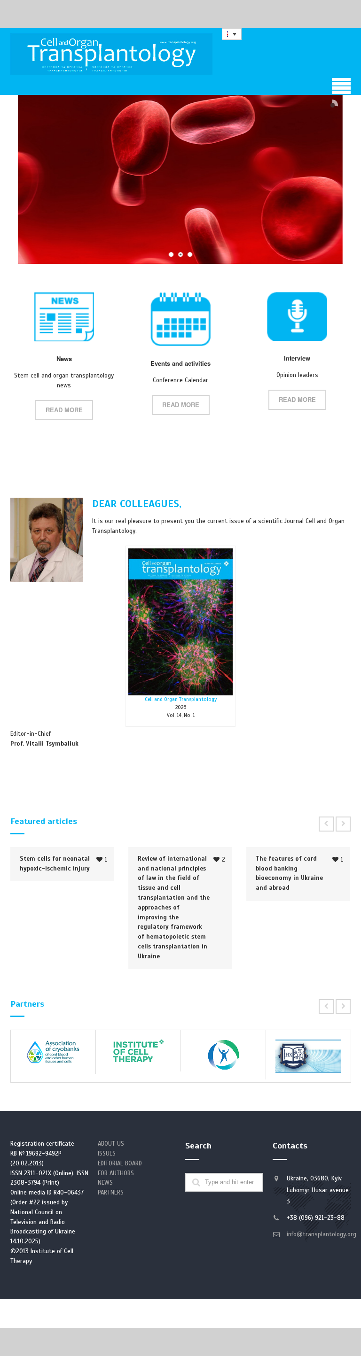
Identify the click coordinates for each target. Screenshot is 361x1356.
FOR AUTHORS (116, 1173)
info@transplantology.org (321, 1234)
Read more (64, 409)
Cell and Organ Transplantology (181, 699)
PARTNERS (111, 1192)
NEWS (105, 1182)
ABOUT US (111, 1144)
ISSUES (107, 1153)
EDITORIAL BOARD (120, 1163)
